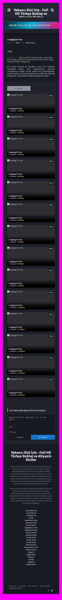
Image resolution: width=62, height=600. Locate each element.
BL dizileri (22, 586)
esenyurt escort (31, 523)
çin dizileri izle (31, 513)
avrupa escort (31, 542)
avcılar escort (31, 525)
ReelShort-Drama (15, 588)
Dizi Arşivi (12, 586)
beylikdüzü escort (31, 520)
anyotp (31, 559)
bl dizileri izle (31, 515)
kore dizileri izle (31, 510)
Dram (10, 51)
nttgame (31, 552)
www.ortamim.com (31, 547)
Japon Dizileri (44, 586)
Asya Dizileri (32, 586)
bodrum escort (31, 545)
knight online (31, 554)
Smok (31, 518)
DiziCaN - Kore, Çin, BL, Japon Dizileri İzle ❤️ (31, 25)
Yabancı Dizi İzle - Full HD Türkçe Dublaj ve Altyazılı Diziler (31, 13)
